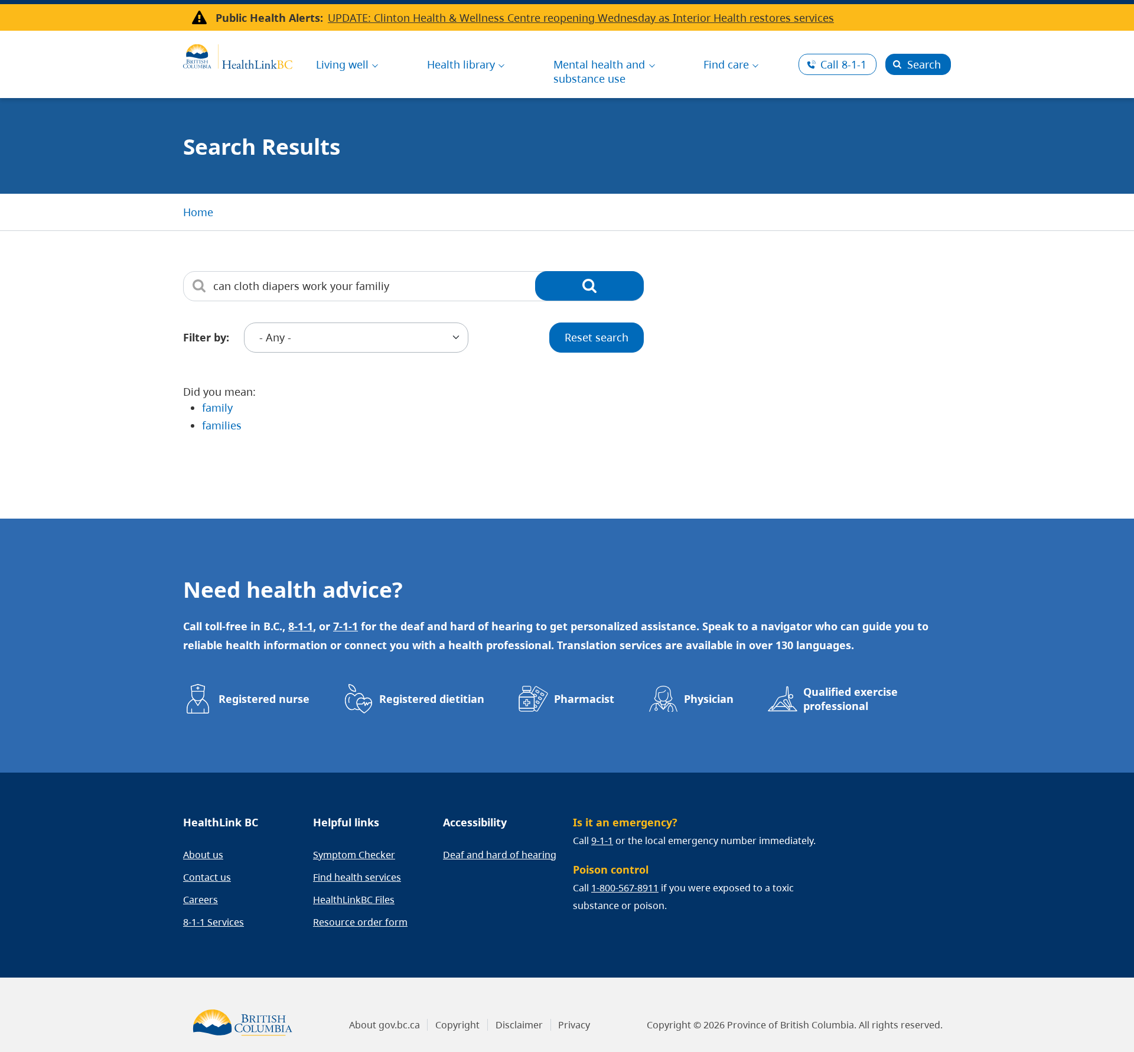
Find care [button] (726, 64)
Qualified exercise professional (850, 699)
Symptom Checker (354, 854)
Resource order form (360, 922)
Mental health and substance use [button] (599, 71)
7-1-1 (345, 626)
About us (203, 854)
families (222, 425)
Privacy (574, 1025)
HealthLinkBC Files (354, 899)
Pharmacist (584, 699)
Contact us (207, 877)
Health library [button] (461, 64)
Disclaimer (519, 1025)
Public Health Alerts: (269, 18)
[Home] (237, 55)
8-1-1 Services (213, 922)
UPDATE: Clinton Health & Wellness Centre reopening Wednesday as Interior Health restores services (581, 18)
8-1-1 (843, 64)
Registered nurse (264, 699)
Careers (200, 899)
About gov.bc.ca (384, 1025)
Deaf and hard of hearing (499, 854)
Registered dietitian (431, 699)
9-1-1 (602, 840)
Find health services (357, 877)
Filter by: (206, 337)
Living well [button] (342, 64)
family (217, 407)
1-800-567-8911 (625, 887)
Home (198, 212)
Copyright (457, 1025)
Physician (709, 699)
